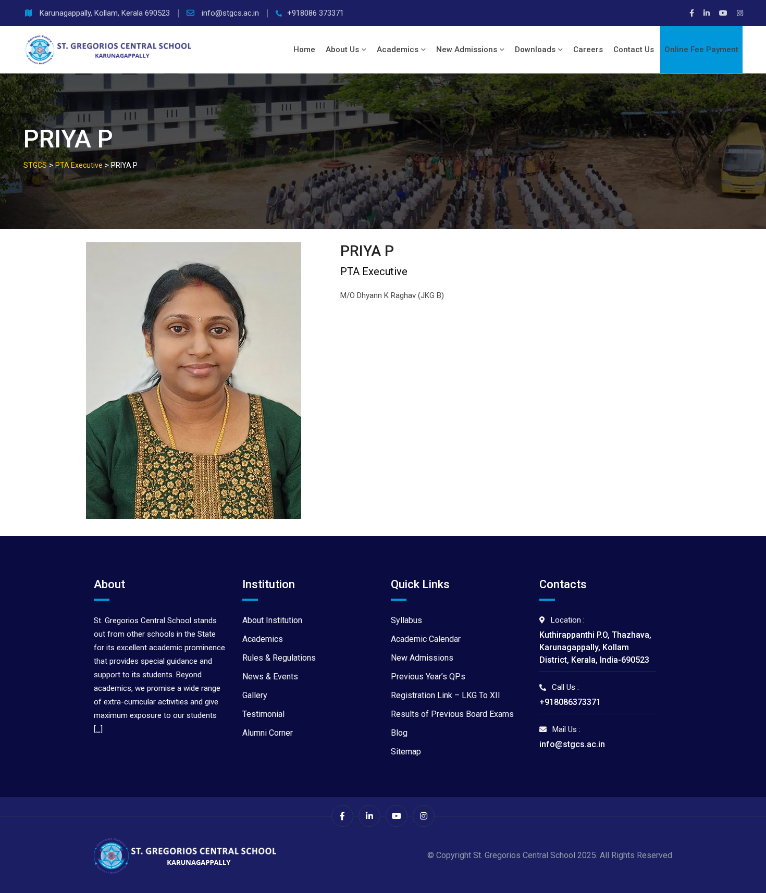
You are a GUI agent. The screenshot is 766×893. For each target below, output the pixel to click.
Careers (588, 49)
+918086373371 (570, 702)
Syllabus (406, 620)
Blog (399, 733)
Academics (397, 49)
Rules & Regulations (279, 658)
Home (304, 49)
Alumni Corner (267, 733)
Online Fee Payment (701, 49)
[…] (98, 729)
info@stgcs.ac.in (231, 13)
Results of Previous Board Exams (452, 714)
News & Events (270, 676)
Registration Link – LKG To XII (445, 695)
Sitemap (406, 751)
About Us (342, 49)
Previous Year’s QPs (428, 676)
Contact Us (633, 49)
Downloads (535, 49)
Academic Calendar (426, 639)
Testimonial (263, 714)
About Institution (272, 620)
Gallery (254, 695)
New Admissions (466, 49)
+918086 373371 (315, 13)
